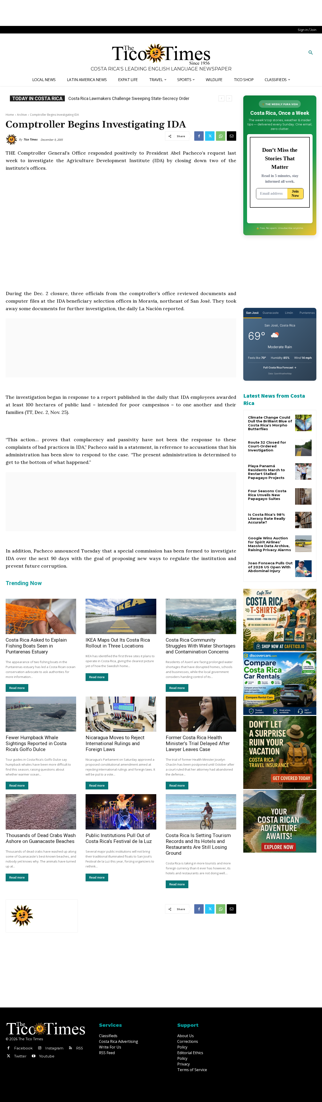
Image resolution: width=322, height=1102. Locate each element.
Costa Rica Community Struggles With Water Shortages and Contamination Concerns (200, 646)
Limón (289, 312)
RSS (79, 1048)
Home (10, 115)
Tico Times (30, 139)
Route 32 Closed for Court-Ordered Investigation (267, 446)
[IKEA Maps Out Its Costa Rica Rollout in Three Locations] (121, 616)
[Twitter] (210, 136)
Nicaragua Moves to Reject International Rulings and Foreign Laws (115, 743)
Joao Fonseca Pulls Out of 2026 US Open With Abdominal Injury (270, 567)
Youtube (46, 1056)
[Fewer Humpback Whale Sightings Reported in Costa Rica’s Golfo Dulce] (41, 714)
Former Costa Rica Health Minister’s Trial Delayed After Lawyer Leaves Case (198, 743)
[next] (229, 98)
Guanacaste (271, 312)
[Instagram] (39, 1048)
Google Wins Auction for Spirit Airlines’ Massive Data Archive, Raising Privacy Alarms (269, 544)
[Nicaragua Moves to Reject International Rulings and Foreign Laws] (121, 714)
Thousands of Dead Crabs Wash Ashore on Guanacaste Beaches (41, 838)
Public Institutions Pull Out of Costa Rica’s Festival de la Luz (119, 838)
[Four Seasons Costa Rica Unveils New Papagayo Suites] (303, 496)
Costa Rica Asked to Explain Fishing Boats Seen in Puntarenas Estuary (36, 646)
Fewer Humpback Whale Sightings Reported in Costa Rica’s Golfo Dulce (36, 743)
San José (252, 312)
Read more (17, 688)
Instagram (54, 1048)
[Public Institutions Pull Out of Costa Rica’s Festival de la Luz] (121, 812)
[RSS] (70, 1048)
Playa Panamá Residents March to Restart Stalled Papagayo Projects (266, 472)
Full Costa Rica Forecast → (280, 367)
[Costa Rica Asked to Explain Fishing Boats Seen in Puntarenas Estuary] (41, 616)
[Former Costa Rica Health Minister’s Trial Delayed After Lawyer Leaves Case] (201, 714)
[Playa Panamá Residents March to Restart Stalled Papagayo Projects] (303, 471)
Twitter (20, 1056)
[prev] (221, 98)
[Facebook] (199, 136)
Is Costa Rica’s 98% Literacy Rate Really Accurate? (266, 518)
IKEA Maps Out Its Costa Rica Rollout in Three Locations (120, 98)
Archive (22, 115)
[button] (310, 52)
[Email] (231, 136)
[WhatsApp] (220, 136)
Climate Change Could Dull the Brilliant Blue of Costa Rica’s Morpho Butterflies (270, 423)
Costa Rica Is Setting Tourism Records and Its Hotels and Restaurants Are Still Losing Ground (198, 844)
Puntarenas (307, 312)
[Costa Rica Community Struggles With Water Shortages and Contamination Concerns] (201, 616)
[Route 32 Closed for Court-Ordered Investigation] (303, 448)
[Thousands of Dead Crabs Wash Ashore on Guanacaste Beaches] (41, 812)
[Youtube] (33, 1056)
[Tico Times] (12, 139)
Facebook (23, 1048)
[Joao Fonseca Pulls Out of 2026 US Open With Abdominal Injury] (303, 568)
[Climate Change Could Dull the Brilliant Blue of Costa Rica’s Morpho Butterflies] (303, 423)
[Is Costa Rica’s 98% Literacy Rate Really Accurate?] (303, 520)
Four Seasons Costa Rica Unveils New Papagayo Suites (267, 495)
